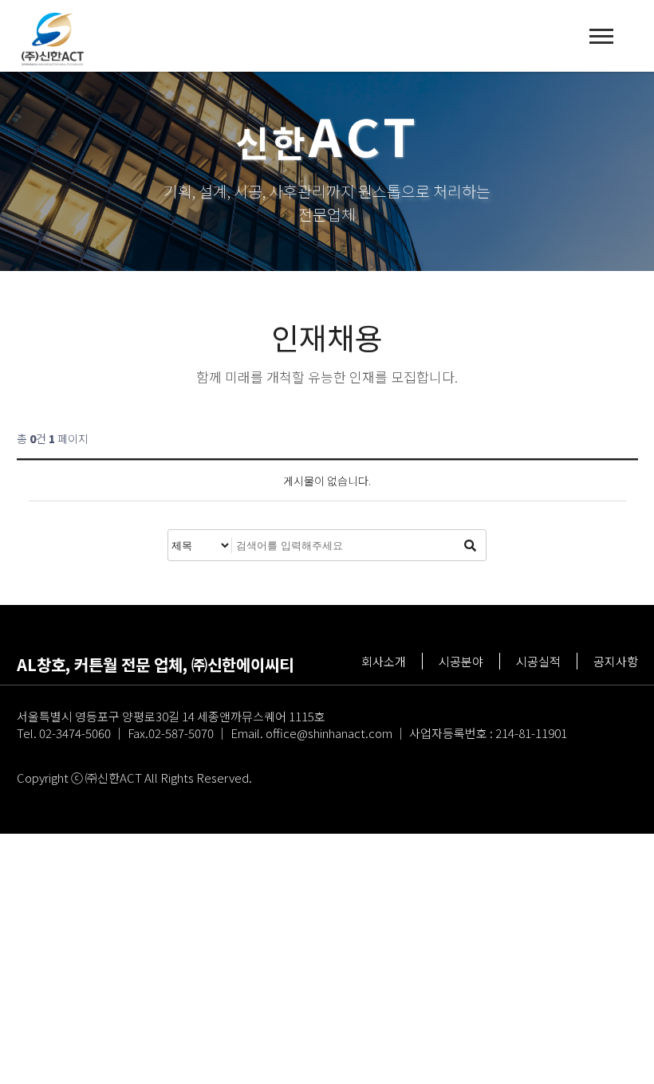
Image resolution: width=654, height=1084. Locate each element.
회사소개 (383, 661)
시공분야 (461, 661)
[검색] (470, 545)
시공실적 (538, 661)
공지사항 (615, 661)
